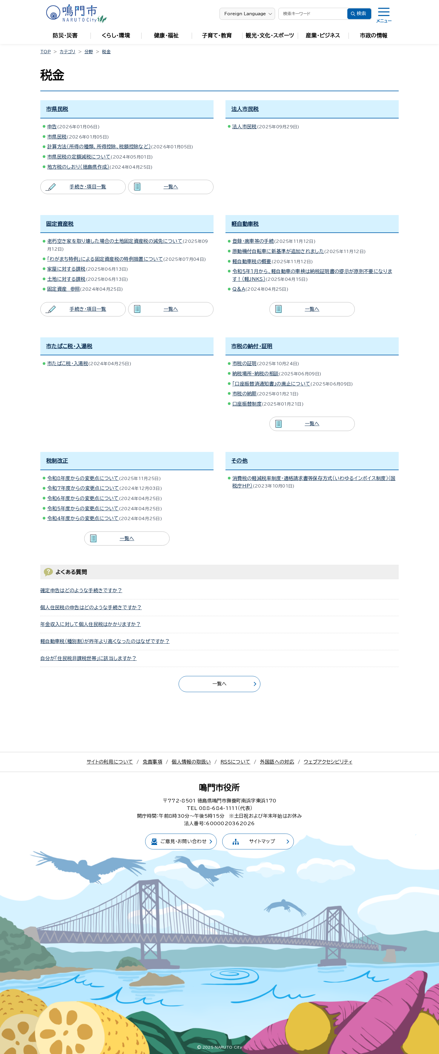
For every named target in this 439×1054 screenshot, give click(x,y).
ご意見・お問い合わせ (183, 841)
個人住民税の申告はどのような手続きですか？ (91, 607)
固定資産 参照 (63, 289)
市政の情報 (374, 35)
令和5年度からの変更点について (83, 508)
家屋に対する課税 (66, 268)
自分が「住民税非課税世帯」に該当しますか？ (88, 658)
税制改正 (57, 460)
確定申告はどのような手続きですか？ (81, 590)
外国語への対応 (277, 761)
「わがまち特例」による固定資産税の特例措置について (105, 259)
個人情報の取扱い (191, 761)
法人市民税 (245, 109)
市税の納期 (244, 393)
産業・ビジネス (323, 35)
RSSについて (235, 761)
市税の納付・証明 (252, 346)
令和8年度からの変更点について (83, 478)
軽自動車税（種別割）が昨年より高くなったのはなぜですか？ (105, 641)
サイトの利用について (110, 761)
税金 (106, 52)
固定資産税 (60, 223)
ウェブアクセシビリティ (328, 761)
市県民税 (57, 109)
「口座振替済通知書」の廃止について (271, 383)
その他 (239, 460)
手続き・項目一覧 (88, 186)
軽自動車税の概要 (251, 261)
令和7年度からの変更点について (83, 488)
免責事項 (152, 761)
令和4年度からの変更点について (83, 518)
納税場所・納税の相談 (255, 373)
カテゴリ (67, 52)
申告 (52, 126)
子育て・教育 (217, 35)
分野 (89, 52)
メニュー (384, 21)
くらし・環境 (116, 35)
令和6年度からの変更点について (83, 498)
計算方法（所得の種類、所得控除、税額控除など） (99, 146)
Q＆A (238, 289)
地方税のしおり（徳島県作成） (78, 167)
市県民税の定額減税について (78, 156)
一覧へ (171, 186)
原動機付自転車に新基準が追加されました (278, 251)
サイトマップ (262, 841)
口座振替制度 (247, 403)
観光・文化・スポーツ (270, 35)
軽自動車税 (245, 223)
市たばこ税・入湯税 (69, 346)
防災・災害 (65, 35)
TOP (45, 52)
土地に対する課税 (66, 279)
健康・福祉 (166, 35)
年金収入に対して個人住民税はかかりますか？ (90, 624)
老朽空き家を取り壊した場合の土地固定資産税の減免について (114, 241)
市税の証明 (244, 363)
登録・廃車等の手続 (253, 241)
